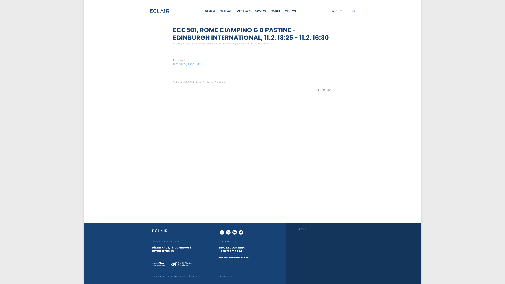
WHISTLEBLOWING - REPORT (234, 257)
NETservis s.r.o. (225, 276)
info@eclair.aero (232, 247)
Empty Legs (183, 43)
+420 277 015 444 (230, 251)
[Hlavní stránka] (174, 43)
